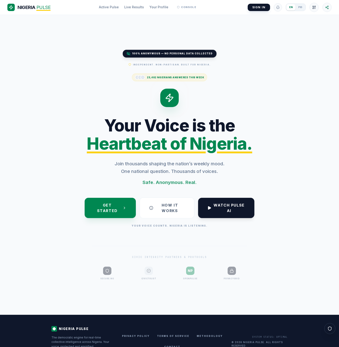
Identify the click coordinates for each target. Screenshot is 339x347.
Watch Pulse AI (229, 208)
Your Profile (158, 7)
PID (300, 7)
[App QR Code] (314, 7)
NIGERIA (34, 7)
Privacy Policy (136, 336)
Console (188, 7)
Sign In (258, 7)
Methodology (210, 336)
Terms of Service (173, 336)
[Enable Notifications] (278, 7)
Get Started (107, 208)
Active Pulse (109, 7)
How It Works (170, 208)
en (291, 7)
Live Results (134, 7)
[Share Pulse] (327, 7)
